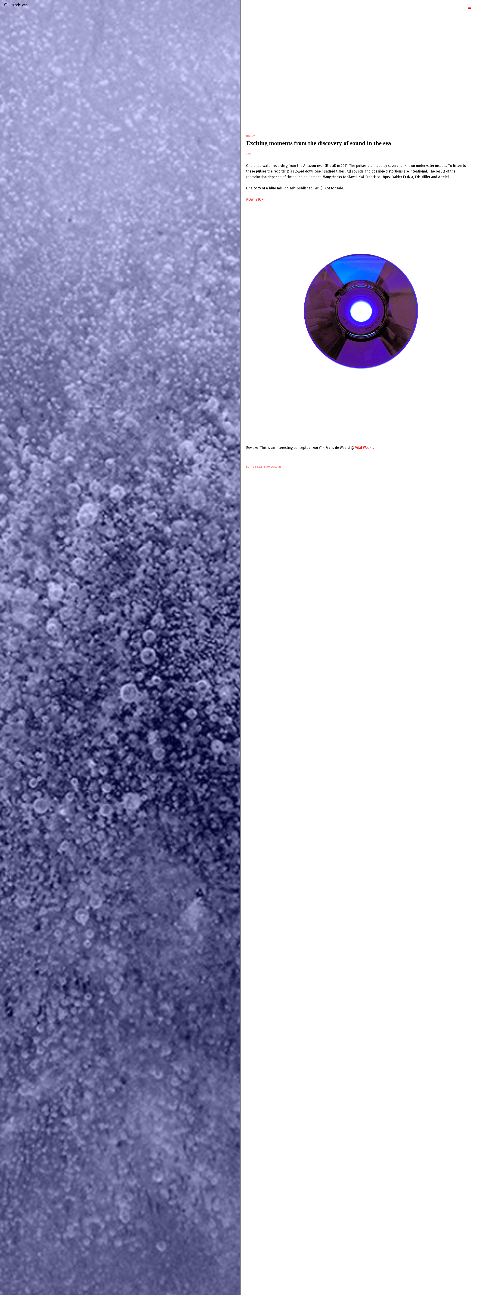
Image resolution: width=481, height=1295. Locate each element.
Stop (260, 199)
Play (250, 199)
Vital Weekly (364, 447)
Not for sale (254, 467)
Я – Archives (16, 4)
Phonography (272, 467)
